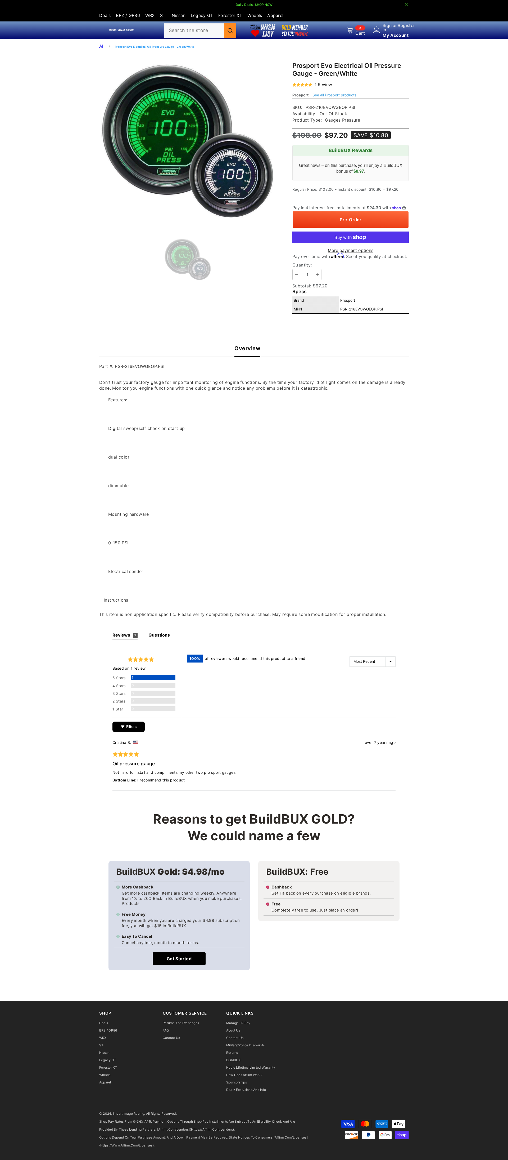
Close (406, 5)
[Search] (200, 30)
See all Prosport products (334, 95)
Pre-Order (350, 219)
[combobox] (194, 30)
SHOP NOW (264, 5)
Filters (131, 726)
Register (406, 25)
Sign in (387, 27)
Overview (247, 348)
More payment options (350, 250)
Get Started (179, 958)
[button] (312, 84)
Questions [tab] (159, 635)
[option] (188, 141)
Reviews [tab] (124, 635)
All (102, 46)
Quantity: (302, 265)
